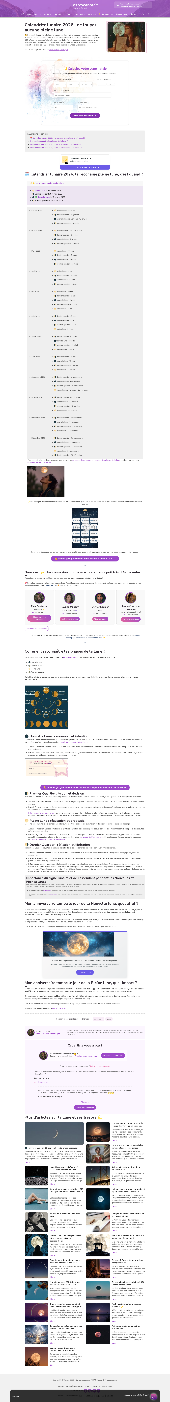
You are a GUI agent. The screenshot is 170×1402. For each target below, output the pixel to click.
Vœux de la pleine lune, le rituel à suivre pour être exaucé (128, 1237)
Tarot (69, 14)
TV (143, 14)
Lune (109, 1019)
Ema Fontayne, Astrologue (58, 50)
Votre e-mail (82, 102)
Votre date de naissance (63, 79)
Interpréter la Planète (83, 115)
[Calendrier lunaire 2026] (85, 547)
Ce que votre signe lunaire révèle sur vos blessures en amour (127, 1146)
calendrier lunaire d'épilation (39, 462)
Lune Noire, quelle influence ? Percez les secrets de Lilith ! (64, 1168)
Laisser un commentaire (85, 1107)
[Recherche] (148, 14)
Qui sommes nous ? (84, 1380)
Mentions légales (65, 1386)
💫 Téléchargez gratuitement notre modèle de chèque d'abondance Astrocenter (83, 787)
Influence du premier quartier (41, 813)
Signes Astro (45, 14)
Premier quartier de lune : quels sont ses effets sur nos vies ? (65, 1261)
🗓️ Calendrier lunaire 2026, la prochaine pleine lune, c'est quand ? (57, 138)
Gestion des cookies (81, 1386)
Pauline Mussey (70, 606)
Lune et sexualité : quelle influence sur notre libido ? (62, 1349)
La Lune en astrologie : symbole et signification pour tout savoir (128, 1190)
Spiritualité (80, 14)
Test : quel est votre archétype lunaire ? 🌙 (126, 1305)
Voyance (92, 14)
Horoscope (32, 14)
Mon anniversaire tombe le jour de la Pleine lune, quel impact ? (56, 147)
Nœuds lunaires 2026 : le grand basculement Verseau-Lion (65, 1283)
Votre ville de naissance (63, 90)
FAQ (95, 1380)
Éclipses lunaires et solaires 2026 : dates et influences (128, 1283)
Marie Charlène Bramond (131, 607)
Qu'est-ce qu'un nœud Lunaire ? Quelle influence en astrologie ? (65, 1305)
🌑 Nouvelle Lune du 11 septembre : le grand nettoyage (52, 1148)
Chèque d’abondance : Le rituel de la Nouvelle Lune (128, 1215)
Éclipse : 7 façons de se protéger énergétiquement (127, 1261)
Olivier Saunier (100, 606)
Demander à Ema (85, 972)
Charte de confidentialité (102, 1386)
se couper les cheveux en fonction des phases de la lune (96, 460)
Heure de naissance (104, 79)
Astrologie (59, 14)
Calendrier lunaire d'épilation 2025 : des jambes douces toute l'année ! (67, 1192)
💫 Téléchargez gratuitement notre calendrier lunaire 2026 (84, 558)
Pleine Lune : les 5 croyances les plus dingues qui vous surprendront (65, 1238)
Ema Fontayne (39, 606)
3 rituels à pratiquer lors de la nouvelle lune (126, 1168)
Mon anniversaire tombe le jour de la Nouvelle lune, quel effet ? (56, 144)
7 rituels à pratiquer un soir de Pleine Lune (126, 1327)
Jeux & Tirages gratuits (107, 1380)
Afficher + (85, 1102)
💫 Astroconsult (106, 14)
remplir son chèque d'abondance (74, 742)
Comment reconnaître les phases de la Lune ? (49, 141)
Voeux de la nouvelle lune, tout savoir (65, 1215)
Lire (26, 1162)
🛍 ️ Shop (134, 14)
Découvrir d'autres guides (37, 628)
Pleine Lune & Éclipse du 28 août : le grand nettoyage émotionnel (128, 1124)
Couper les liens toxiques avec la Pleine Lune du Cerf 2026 (66, 1327)
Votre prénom (59, 102)
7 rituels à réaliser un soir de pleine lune (48, 839)
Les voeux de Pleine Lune (90, 837)
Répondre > (43, 1082)
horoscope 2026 (59, 1008)
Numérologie (121, 14)
